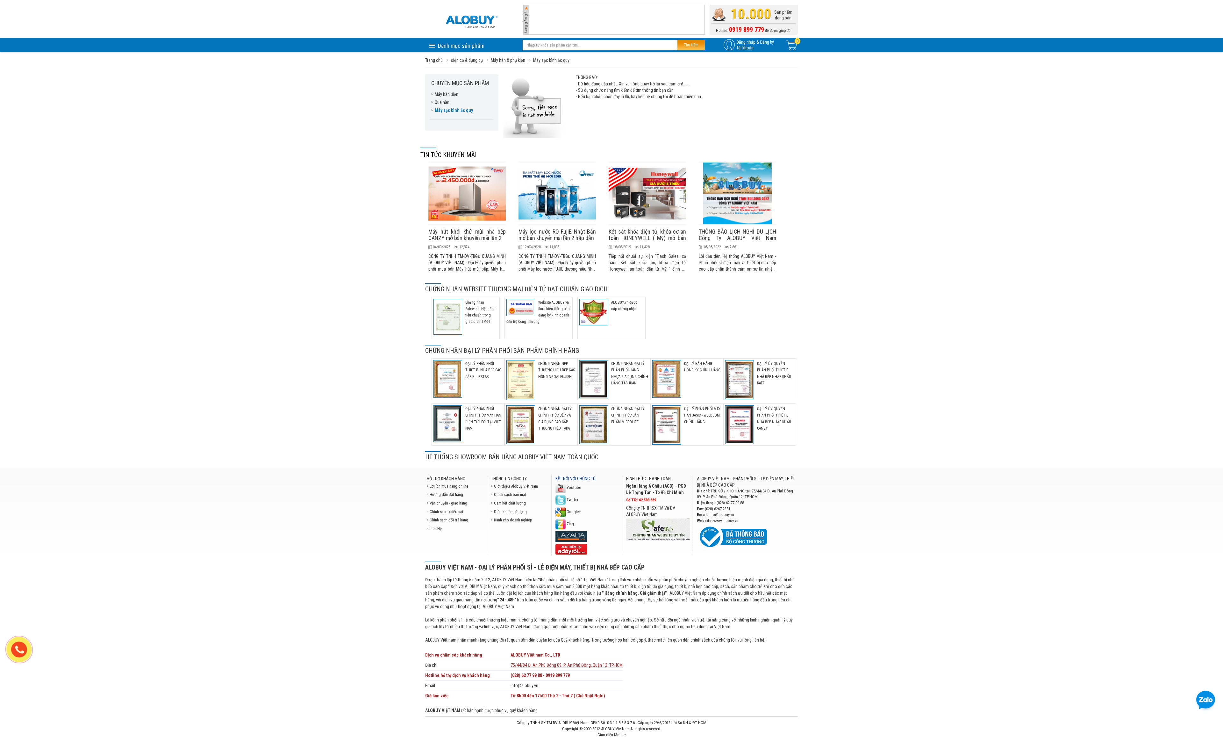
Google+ (573, 511)
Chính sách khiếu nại (446, 511)
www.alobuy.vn (725, 520)
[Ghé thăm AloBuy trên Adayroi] (571, 549)
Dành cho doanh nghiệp (513, 520)
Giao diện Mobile (611, 734)
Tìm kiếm (691, 44)
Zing (570, 523)
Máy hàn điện (446, 94)
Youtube (573, 487)
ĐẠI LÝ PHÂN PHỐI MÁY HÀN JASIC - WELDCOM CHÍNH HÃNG (702, 415)
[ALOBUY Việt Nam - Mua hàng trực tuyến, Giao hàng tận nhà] (471, 21)
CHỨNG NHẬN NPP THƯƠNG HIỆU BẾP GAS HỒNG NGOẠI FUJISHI (556, 370)
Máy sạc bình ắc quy (454, 110)
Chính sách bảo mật (510, 494)
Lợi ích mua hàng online (449, 486)
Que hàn (442, 102)
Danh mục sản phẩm (461, 45)
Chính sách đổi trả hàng (449, 520)
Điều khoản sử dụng (510, 511)
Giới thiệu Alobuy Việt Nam (516, 486)
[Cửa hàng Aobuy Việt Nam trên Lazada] (571, 536)
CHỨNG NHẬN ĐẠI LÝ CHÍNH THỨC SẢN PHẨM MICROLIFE (628, 415)
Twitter (572, 499)
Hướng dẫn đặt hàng (446, 494)
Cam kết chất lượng (510, 503)
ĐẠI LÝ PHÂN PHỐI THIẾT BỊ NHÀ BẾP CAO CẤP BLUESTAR (483, 370)
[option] (467, 216)
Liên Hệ (436, 528)
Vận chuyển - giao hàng (448, 503)
